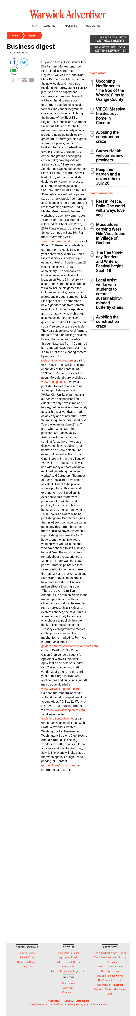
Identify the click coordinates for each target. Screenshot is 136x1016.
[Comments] (14, 70)
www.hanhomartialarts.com (59, 241)
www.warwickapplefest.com (60, 689)
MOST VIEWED (98, 73)
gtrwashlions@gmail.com (58, 765)
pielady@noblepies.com (57, 360)
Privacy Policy (75, 1004)
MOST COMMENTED (101, 193)
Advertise (71, 25)
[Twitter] (24, 62)
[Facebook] (14, 62)
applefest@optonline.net (57, 718)
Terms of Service (58, 1004)
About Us (49, 25)
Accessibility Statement (95, 1004)
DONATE (121, 3)
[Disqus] (47, 815)
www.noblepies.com (54, 382)
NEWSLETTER (102, 3)
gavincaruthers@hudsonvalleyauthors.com (69, 646)
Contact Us (93, 25)
